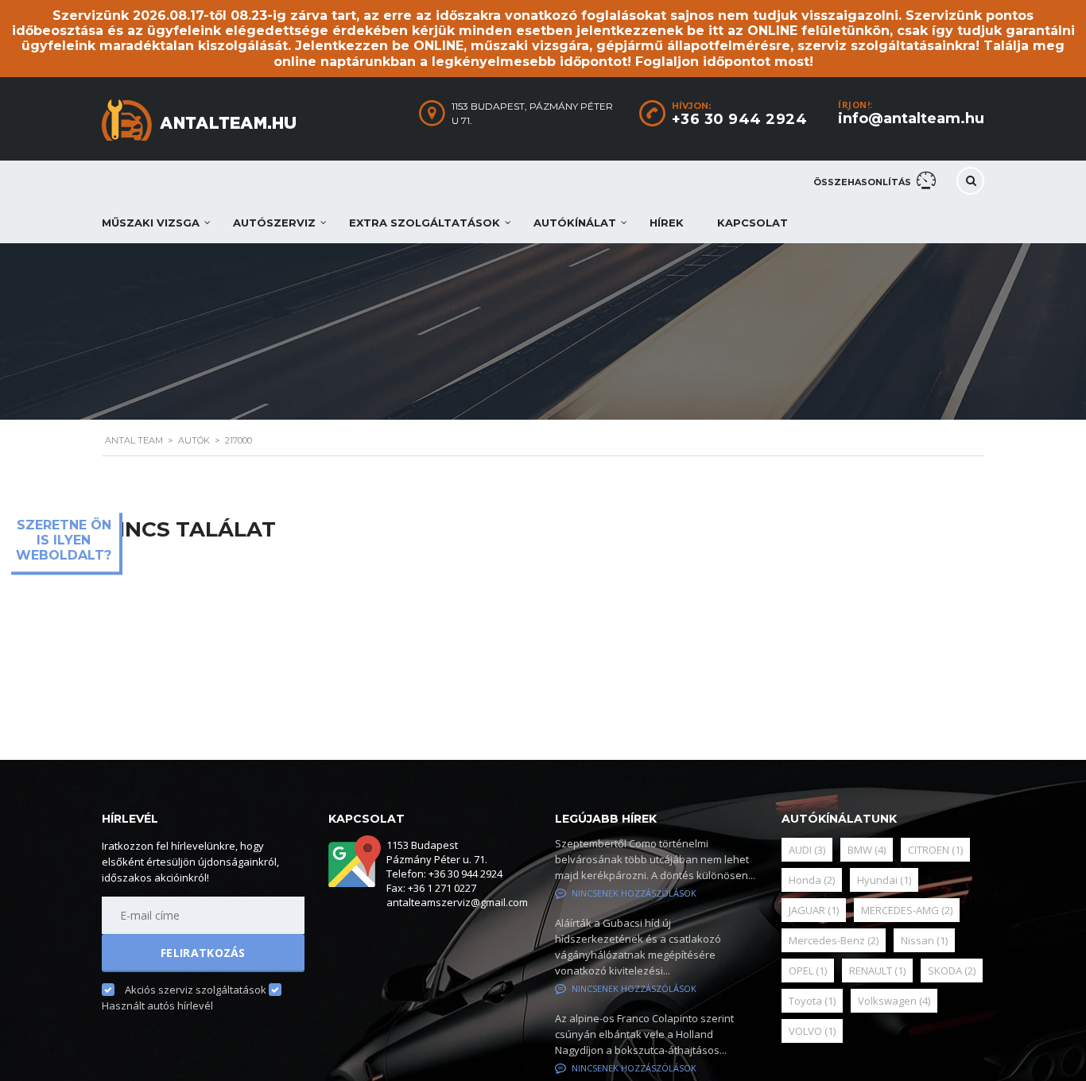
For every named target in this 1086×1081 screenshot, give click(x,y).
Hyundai (884, 880)
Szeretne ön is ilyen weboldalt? (63, 540)
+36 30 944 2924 (740, 119)
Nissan (924, 940)
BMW (866, 850)
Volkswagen (894, 1001)
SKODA (951, 970)
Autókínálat (574, 222)
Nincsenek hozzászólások (634, 893)
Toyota (812, 1001)
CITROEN (935, 850)
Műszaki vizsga (151, 222)
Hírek (667, 222)
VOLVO (812, 1031)
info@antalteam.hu (911, 118)
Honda (812, 880)
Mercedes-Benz (833, 940)
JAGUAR (814, 910)
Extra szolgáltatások (424, 222)
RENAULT (877, 970)
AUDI (807, 850)
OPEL (808, 970)
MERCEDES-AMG (906, 910)
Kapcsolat (752, 222)
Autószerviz (274, 222)
